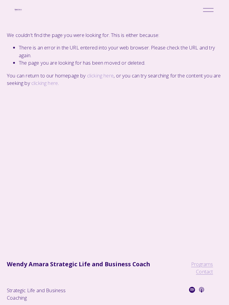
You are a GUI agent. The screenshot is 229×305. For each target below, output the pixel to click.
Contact (204, 271)
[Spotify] (192, 290)
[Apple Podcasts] (202, 290)
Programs (202, 264)
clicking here (100, 75)
